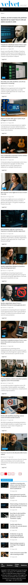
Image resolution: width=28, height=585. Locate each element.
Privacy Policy (17, 565)
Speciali (4, 188)
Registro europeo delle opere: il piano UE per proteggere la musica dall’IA (13, 119)
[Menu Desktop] (2, 9)
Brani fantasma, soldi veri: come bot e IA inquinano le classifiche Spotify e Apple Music (13, 230)
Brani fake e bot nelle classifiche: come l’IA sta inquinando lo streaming (13, 82)
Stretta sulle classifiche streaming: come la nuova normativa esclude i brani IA (12, 416)
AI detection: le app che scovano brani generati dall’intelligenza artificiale (17, 535)
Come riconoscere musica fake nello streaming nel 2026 (18, 553)
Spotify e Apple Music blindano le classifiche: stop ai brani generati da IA (13, 267)
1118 (20, 474)
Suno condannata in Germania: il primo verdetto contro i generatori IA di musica (14, 156)
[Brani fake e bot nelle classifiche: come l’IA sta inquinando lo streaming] (14, 71)
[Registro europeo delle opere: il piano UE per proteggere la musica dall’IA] (14, 108)
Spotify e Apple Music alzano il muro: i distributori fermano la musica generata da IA (13, 304)
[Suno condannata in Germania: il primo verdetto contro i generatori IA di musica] (14, 145)
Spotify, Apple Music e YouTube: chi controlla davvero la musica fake (18, 526)
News (3, 40)
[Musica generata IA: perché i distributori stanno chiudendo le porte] (4, 496)
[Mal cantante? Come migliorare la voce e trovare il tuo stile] (14, 182)
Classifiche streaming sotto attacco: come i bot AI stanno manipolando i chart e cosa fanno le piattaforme (18, 486)
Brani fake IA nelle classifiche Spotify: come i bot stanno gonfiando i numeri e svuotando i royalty (18, 516)
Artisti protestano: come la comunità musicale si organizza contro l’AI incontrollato (14, 379)
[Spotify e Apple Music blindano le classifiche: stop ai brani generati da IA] (14, 255)
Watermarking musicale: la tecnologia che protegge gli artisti (17, 544)
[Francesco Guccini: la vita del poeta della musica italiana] (14, 442)
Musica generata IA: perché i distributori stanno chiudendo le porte (18, 496)
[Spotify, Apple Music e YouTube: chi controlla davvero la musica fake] (4, 526)
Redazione (24, 565)
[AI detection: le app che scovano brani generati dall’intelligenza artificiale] (4, 535)
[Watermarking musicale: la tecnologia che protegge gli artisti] (4, 545)
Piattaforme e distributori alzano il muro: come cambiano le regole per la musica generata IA (13, 45)
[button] (26, 9)
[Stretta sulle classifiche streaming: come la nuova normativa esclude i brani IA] (14, 405)
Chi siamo (3, 565)
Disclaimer (10, 565)
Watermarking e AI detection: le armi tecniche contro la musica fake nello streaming (18, 505)
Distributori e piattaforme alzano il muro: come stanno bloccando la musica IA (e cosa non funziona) (13, 341)
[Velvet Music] (14, 3)
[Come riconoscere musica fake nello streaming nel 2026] (4, 554)
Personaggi (4, 448)
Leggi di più (4, 59)
